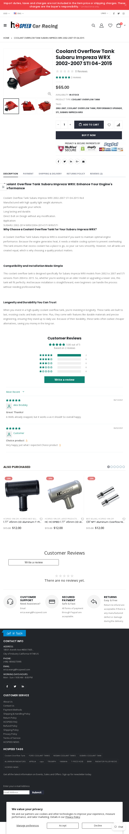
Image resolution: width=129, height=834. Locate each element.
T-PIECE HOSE (77, 761)
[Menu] (5, 25)
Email (83, 161)
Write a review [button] (64, 380)
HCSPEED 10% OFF (11, 519)
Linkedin (22, 686)
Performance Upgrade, (110, 108)
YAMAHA (63, 761)
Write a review (34, 562)
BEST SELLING (91, 519)
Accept (63, 825)
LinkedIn (71, 161)
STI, (58, 112)
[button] (63, 77)
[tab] (10, 174)
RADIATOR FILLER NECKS (106, 761)
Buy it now (89, 135)
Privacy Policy (72, 817)
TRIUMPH (52, 761)
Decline (98, 825)
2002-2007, (61, 108)
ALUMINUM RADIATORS (15, 761)
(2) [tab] (96, 173)
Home (6, 38)
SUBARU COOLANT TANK (90, 755)
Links (103, 13)
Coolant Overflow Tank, (82, 108)
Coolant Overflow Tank (15, 755)
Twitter (64, 161)
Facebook (58, 161)
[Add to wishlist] (109, 125)
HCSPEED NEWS (11, 767)
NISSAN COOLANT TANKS (64, 755)
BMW (89, 761)
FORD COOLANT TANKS (39, 755)
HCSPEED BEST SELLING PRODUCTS (34, 519)
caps (42, 761)
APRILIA (32, 761)
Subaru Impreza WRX (71, 112)
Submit (36, 792)
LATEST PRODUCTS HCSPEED (73, 519)
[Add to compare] (118, 125)
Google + (77, 161)
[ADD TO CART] (37, 481)
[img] (13, 400)
